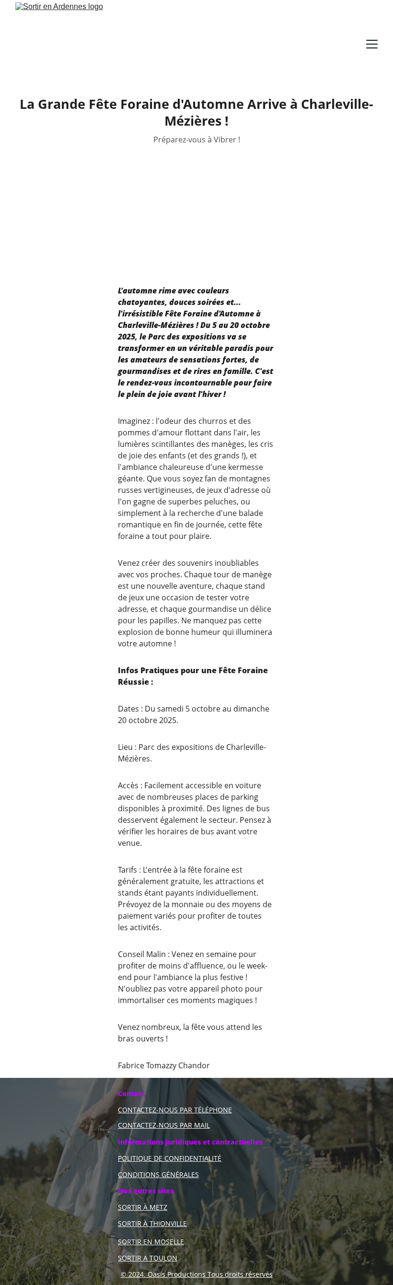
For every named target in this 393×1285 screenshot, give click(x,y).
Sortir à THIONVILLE (152, 1223)
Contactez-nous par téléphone (175, 1109)
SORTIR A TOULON (147, 1257)
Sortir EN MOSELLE (151, 1241)
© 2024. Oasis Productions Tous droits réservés (197, 1274)
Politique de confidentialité (169, 1158)
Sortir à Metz (142, 1207)
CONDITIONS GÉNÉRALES (158, 1174)
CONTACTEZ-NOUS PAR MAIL (164, 1125)
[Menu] (372, 44)
